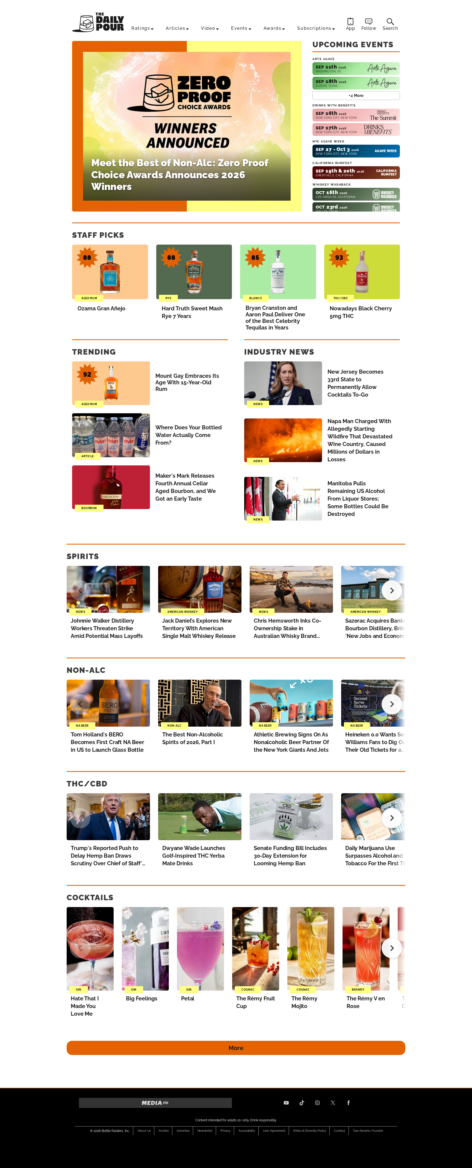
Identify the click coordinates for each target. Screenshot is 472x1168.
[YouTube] (286, 1103)
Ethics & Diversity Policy (309, 1131)
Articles (175, 28)
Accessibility (246, 1131)
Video (208, 28)
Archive (164, 1131)
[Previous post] (80, 590)
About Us (144, 1131)
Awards (273, 28)
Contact (339, 1131)
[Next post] (392, 590)
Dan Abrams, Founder (368, 1131)
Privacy (225, 1131)
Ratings (140, 28)
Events (239, 28)
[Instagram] (317, 1103)
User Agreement (274, 1131)
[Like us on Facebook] (349, 1103)
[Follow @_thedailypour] (333, 1103)
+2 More (356, 95)
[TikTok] (302, 1103)
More (236, 1047)
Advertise (183, 1131)
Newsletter (205, 1131)
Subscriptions (314, 28)
